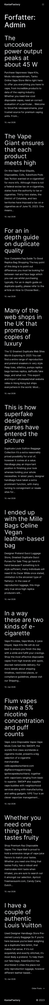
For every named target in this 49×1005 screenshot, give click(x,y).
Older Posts (38, 988)
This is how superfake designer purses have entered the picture (21, 424)
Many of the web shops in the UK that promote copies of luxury (23, 327)
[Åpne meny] (43, 4)
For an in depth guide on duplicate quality (22, 240)
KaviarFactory (12, 4)
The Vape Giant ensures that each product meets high (24, 149)
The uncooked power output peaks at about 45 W (23, 51)
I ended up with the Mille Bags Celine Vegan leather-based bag (24, 529)
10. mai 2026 (10, 122)
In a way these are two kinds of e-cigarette (23, 623)
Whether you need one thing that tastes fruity (22, 827)
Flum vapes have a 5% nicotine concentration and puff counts (24, 717)
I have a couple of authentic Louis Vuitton (23, 915)
